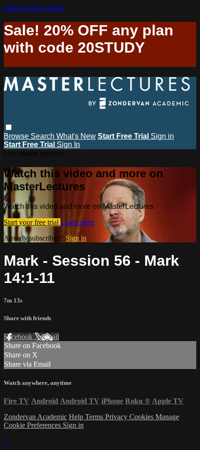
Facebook (19, 337)
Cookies (142, 417)
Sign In (68, 144)
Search (43, 136)
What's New (76, 136)
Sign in (162, 136)
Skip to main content (34, 8)
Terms (95, 417)
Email (50, 337)
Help (77, 417)
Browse (17, 136)
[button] (9, 127)
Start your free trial (32, 222)
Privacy (117, 417)
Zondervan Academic (35, 417)
